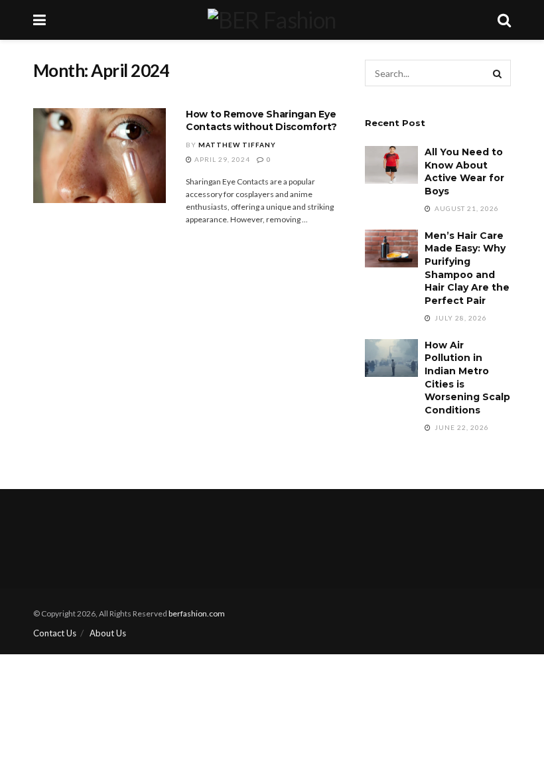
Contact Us (54, 633)
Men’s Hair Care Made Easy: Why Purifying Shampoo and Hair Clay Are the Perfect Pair (467, 268)
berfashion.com (197, 613)
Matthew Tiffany (237, 145)
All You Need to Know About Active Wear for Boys (464, 171)
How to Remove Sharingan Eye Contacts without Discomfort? (261, 120)
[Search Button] (497, 73)
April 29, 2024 (221, 159)
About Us (108, 633)
